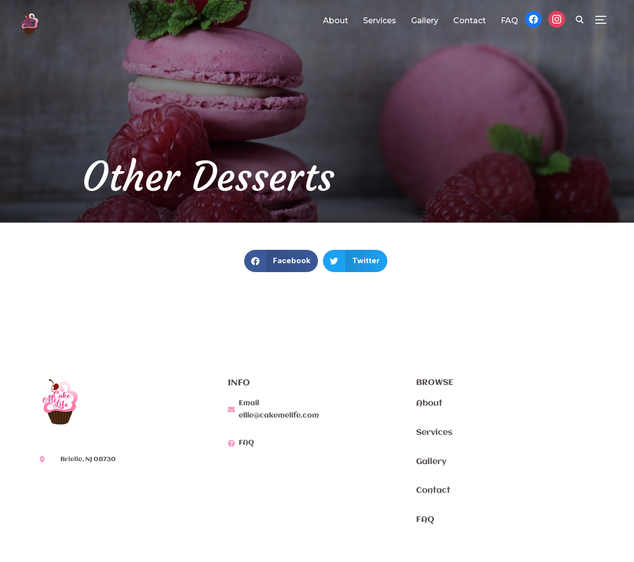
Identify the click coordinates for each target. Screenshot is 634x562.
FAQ (509, 20)
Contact (469, 20)
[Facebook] (533, 18)
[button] (281, 261)
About (335, 20)
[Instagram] (556, 18)
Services (379, 20)
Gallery (424, 20)
